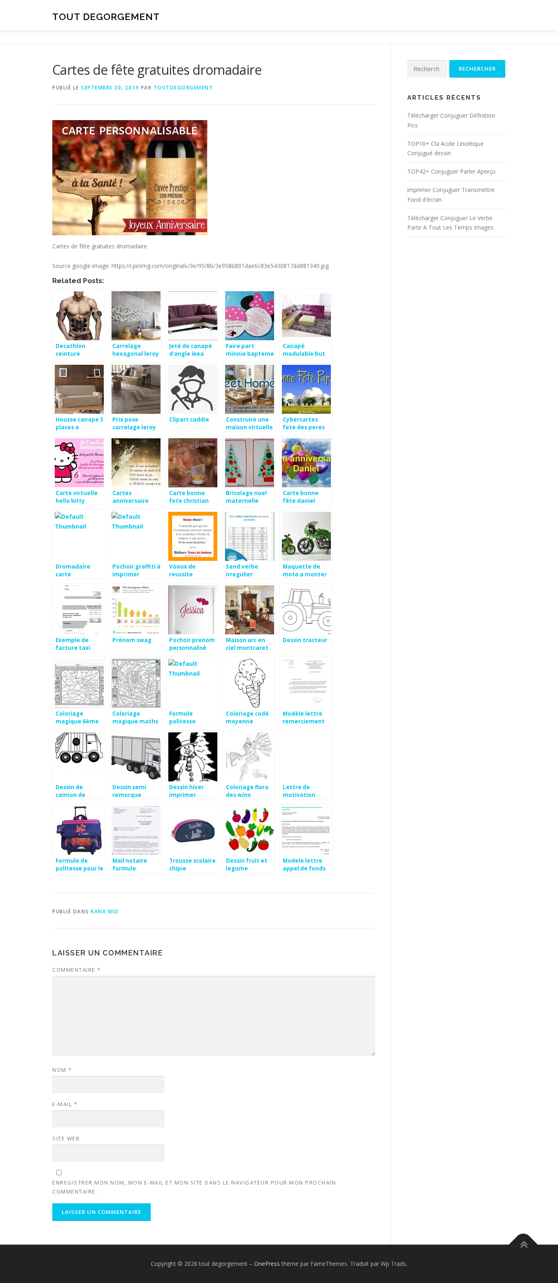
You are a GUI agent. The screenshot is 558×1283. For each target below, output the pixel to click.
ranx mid (104, 911)
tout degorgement (106, 16)
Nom (62, 1069)
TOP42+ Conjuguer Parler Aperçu (451, 171)
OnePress (267, 1263)
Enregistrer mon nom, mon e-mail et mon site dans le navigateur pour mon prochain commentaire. (194, 1187)
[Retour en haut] (523, 1244)
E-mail (64, 1104)
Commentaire (76, 969)
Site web (66, 1138)
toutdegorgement (183, 87)
